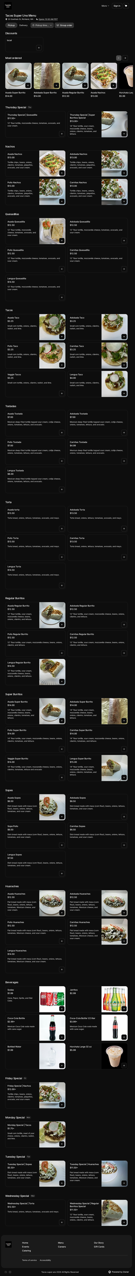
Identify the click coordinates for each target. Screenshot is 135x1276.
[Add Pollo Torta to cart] (62, 557)
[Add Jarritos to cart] (124, 1008)
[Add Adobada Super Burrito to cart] (56, 85)
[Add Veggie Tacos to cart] (62, 393)
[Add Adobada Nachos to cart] (124, 173)
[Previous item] (118, 58)
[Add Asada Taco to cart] (62, 336)
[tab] (11, 25)
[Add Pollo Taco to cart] (62, 365)
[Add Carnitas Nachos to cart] (124, 201)
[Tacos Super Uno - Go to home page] (8, 5)
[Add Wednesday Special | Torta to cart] (62, 1222)
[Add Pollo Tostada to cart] (62, 461)
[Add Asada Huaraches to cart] (62, 912)
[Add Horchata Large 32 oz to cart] (124, 1065)
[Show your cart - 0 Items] (126, 5)
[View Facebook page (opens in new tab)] (5, 1272)
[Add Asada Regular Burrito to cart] (85, 85)
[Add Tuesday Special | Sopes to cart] (62, 1183)
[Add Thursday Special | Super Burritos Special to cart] (124, 133)
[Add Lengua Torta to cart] (62, 585)
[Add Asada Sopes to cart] (62, 816)
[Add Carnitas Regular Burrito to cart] (124, 653)
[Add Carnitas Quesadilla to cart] (124, 269)
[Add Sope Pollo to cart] (62, 845)
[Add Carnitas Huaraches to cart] (124, 941)
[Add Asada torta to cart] (62, 528)
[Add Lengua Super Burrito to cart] (124, 777)
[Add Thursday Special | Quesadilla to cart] (62, 133)
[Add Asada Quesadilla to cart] (62, 240)
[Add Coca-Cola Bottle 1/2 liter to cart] (124, 1037)
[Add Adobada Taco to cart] (124, 336)
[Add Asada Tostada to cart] (62, 432)
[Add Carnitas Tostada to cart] (124, 461)
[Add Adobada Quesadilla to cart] (124, 240)
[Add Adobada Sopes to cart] (124, 816)
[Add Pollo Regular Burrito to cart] (62, 653)
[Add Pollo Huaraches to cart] (62, 941)
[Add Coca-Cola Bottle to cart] (62, 1037)
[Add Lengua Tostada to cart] (62, 489)
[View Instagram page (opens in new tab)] (10, 1272)
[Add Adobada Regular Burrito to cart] (124, 624)
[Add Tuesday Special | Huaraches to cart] (124, 1183)
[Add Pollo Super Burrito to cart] (62, 749)
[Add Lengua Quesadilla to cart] (62, 297)
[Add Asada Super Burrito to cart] (28, 85)
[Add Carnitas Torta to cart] (124, 557)
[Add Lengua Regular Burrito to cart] (62, 681)
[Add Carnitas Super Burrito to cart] (124, 749)
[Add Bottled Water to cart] (62, 1065)
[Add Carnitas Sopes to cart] (124, 845)
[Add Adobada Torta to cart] (124, 528)
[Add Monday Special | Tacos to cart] (62, 1144)
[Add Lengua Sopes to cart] (62, 873)
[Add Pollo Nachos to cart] (62, 201)
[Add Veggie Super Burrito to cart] (62, 777)
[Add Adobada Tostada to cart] (124, 432)
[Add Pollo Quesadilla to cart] (62, 269)
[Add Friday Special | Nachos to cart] (62, 1104)
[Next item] (125, 58)
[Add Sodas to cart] (62, 1008)
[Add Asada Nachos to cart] (113, 85)
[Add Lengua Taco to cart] (124, 393)
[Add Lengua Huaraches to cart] (62, 969)
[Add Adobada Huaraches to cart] (124, 912)
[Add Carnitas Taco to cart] (124, 365)
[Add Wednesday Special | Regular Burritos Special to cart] (124, 1222)
